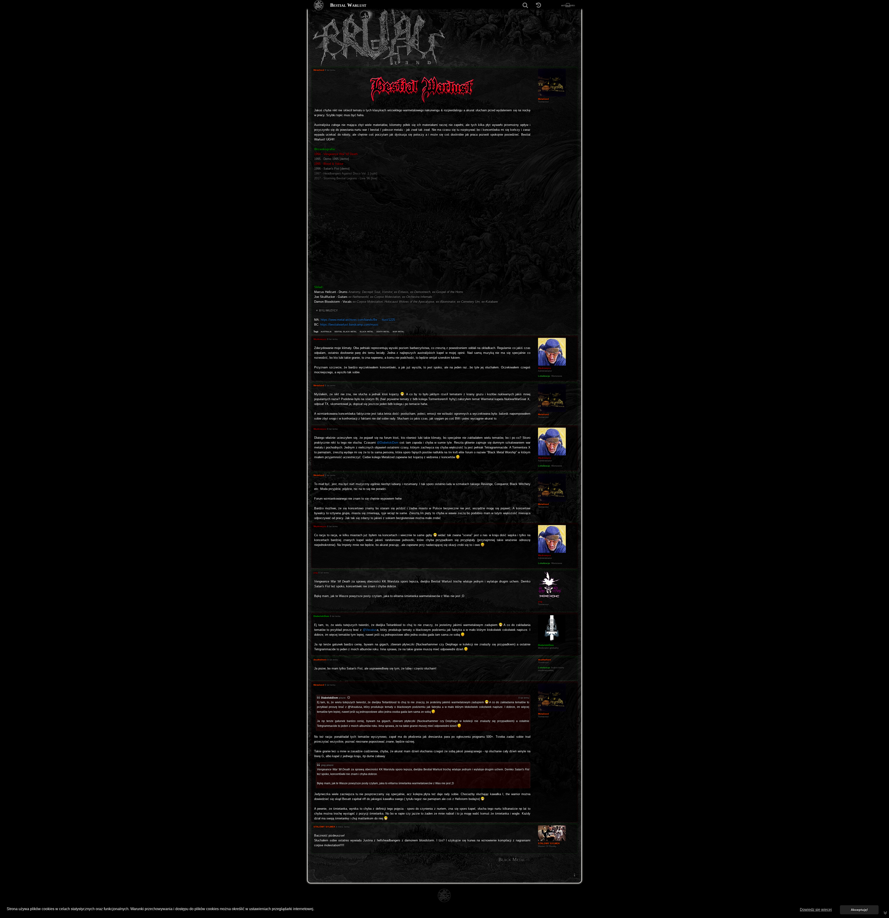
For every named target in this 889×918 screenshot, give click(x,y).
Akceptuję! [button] (859, 910)
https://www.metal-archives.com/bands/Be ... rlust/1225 (358, 319)
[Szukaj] (525, 5)
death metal (383, 331)
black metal (366, 331)
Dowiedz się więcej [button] (816, 910)
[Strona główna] (319, 5)
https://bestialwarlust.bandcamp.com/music (349, 324)
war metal (398, 331)
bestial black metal (346, 331)
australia (326, 331)
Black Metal (511, 859)
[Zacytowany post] (349, 698)
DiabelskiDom (329, 697)
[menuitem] (574, 874)
